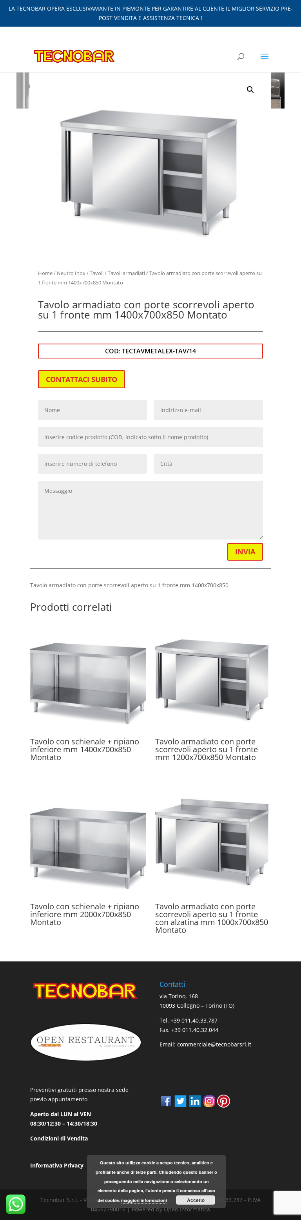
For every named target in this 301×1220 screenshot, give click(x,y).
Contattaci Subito (81, 379)
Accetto (196, 1200)
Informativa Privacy (56, 1165)
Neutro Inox (71, 273)
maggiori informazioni (144, 1200)
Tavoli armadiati (126, 273)
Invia (245, 551)
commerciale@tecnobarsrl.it (214, 1044)
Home (45, 273)
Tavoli (96, 273)
